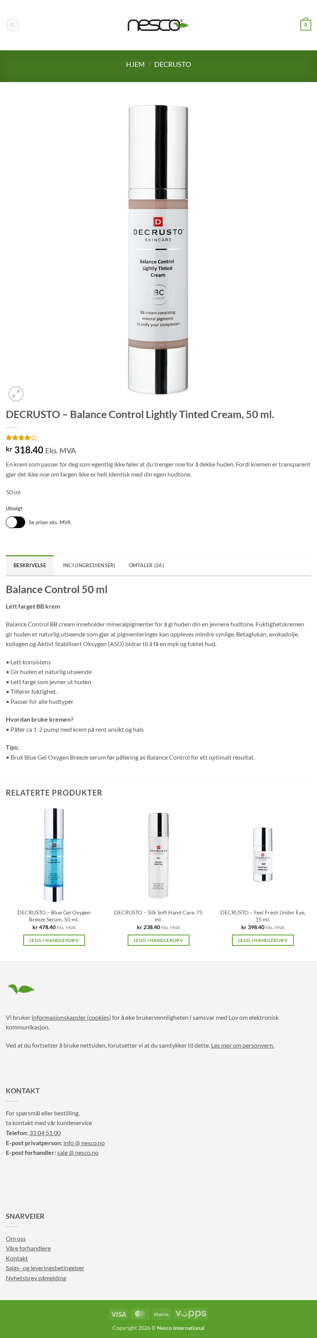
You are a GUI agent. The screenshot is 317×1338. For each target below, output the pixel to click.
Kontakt (17, 1258)
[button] (13, 25)
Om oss (16, 1238)
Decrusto (172, 64)
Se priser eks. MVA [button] (50, 522)
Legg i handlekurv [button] (54, 940)
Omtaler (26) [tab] (146, 565)
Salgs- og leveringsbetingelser (45, 1267)
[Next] (311, 883)
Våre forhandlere (28, 1248)
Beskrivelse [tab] (30, 565)
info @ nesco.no (84, 1142)
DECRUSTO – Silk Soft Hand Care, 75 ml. (158, 916)
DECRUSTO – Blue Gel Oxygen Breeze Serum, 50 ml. (53, 916)
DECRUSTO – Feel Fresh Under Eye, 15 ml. (262, 916)
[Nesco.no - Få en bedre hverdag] (158, 25)
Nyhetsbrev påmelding (36, 1277)
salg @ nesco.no (78, 1152)
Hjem (135, 64)
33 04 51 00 (45, 1132)
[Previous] (6, 883)
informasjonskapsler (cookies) (71, 1017)
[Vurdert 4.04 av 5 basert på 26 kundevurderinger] (158, 437)
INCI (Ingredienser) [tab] (89, 565)
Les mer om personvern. (242, 1045)
